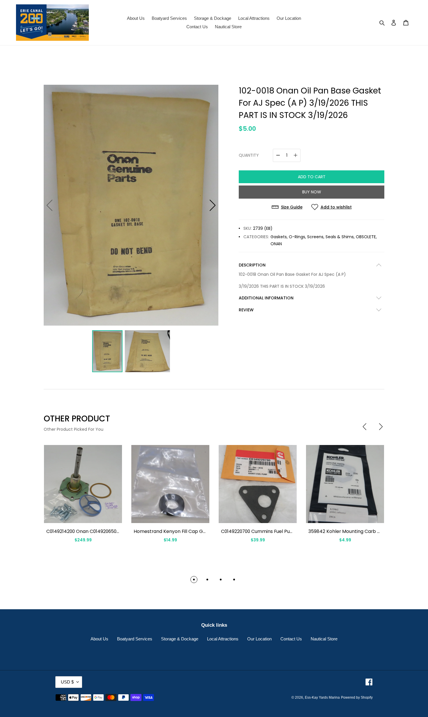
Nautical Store (324, 638)
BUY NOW (311, 192)
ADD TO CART (312, 177)
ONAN (276, 244)
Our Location (259, 638)
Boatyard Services (134, 638)
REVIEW (246, 310)
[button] (212, 205)
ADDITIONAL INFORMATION (266, 298)
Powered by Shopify (357, 697)
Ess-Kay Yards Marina (322, 697)
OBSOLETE (366, 237)
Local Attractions (222, 638)
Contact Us (291, 638)
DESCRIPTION (252, 265)
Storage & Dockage (179, 638)
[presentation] (364, 426)
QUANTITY (249, 155)
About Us (99, 638)
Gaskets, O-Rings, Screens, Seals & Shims (312, 237)
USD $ (67, 681)
